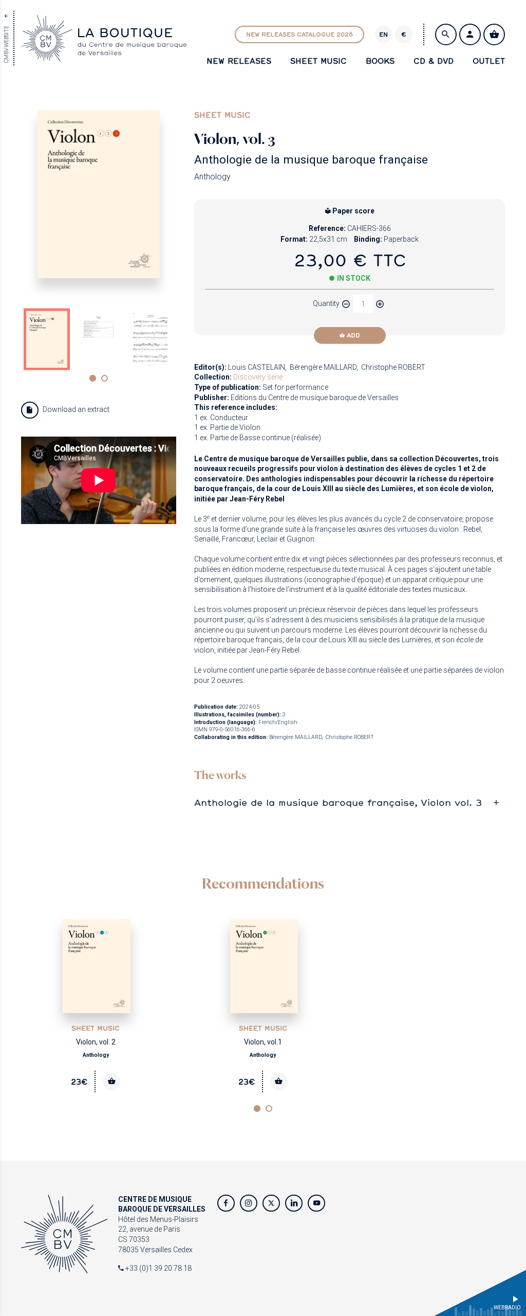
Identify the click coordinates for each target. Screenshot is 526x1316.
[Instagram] (248, 1203)
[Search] (446, 34)
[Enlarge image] (98, 194)
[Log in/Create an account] (470, 34)
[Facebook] (226, 1203)
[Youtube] (316, 1203)
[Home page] (103, 55)
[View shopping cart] (494, 34)
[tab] (349, 803)
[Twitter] (271, 1203)
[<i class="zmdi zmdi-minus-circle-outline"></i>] (346, 304)
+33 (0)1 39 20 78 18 (158, 1268)
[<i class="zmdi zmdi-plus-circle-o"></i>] (380, 304)
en (383, 34)
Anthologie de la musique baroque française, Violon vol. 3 (338, 802)
